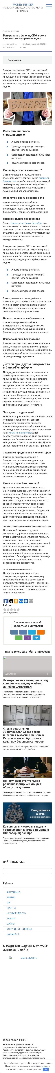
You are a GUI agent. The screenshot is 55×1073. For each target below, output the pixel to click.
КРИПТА (11, 908)
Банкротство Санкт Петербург (26, 223)
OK (45, 1069)
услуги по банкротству (20, 432)
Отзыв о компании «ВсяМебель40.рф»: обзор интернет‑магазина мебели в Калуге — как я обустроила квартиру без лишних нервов (23, 735)
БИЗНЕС (11, 897)
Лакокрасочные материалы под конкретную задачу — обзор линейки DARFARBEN (25, 683)
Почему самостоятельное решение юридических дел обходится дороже (22, 784)
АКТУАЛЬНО (9, 47)
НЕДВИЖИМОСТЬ (16, 913)
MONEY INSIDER (23, 4)
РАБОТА (11, 918)
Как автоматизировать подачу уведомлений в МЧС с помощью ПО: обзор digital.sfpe (26, 830)
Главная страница (11, 31)
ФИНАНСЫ (13, 934)
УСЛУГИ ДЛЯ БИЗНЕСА (19, 929)
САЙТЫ (11, 923)
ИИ (8, 902)
